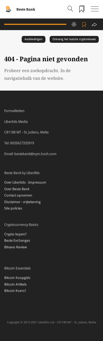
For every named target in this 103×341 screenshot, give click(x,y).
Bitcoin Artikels (15, 284)
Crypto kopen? (15, 234)
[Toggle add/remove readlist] (85, 24)
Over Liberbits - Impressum (25, 182)
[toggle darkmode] (74, 24)
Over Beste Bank (16, 189)
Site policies (13, 208)
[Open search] (70, 9)
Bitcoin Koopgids (17, 278)
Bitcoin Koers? (15, 291)
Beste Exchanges (17, 240)
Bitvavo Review (15, 247)
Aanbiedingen (33, 39)
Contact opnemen (18, 195)
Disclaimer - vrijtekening (22, 202)
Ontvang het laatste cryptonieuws (74, 39)
